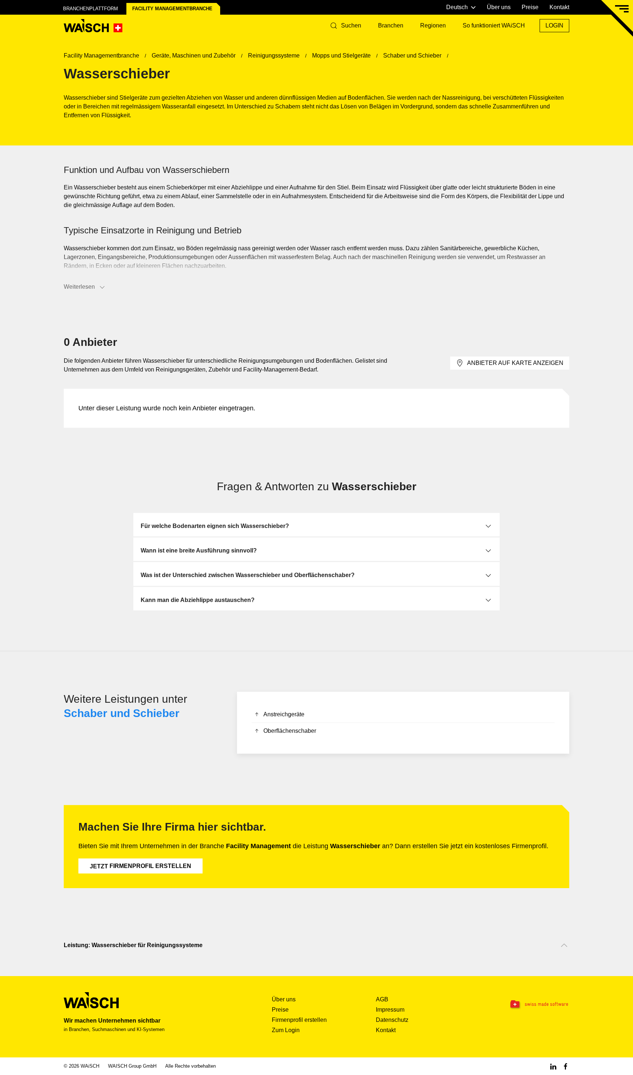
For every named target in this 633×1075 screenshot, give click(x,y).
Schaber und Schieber (121, 713)
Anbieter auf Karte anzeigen (515, 363)
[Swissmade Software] (524, 1004)
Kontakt (559, 7)
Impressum (390, 1009)
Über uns (499, 7)
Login (554, 25)
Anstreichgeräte (283, 714)
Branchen (390, 25)
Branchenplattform (90, 8)
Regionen (433, 25)
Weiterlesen (79, 287)
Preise (530, 7)
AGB (382, 999)
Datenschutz (392, 1020)
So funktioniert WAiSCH (494, 25)
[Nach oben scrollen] (564, 945)
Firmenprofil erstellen (140, 866)
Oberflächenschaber (289, 731)
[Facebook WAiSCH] (565, 1066)
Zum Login (286, 1030)
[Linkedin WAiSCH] (553, 1066)
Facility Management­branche (172, 8)
